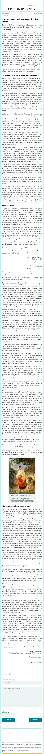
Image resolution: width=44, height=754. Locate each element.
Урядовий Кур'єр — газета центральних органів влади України (22, 7)
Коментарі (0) (6, 674)
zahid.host (19, 751)
